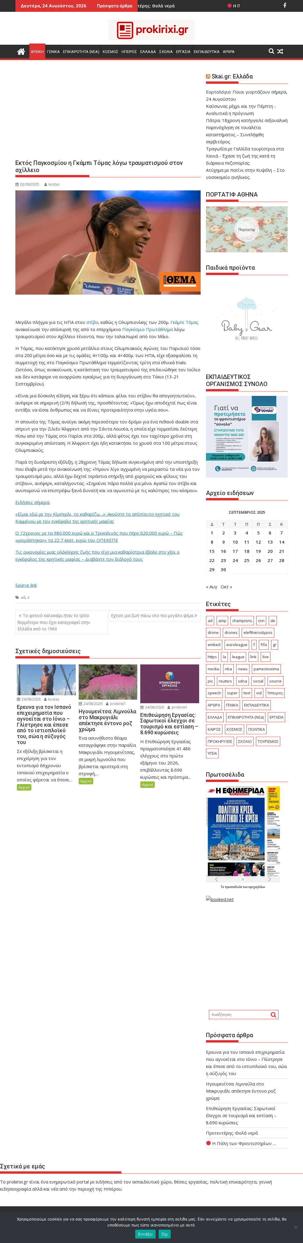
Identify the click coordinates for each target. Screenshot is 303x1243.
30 (223, 569)
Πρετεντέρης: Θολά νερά (232, 1133)
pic (210, 681)
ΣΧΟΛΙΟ (245, 741)
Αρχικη (37, 51)
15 (212, 551)
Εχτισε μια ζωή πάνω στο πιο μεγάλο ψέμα (152, 615)
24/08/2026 (31, 699)
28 (281, 560)
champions (242, 620)
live (265, 656)
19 (258, 551)
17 (235, 551)
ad (23, 597)
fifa (264, 644)
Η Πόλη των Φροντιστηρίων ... (230, 6)
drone (213, 632)
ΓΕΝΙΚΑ (53, 51)
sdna (242, 681)
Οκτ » (226, 587)
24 (235, 560)
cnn (261, 620)
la (224, 656)
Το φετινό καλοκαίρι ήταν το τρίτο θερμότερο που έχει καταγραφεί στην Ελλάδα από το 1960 (53, 622)
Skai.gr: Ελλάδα (232, 76)
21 (281, 551)
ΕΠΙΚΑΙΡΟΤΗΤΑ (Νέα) (246, 717)
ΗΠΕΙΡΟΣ (129, 51)
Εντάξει (145, 1234)
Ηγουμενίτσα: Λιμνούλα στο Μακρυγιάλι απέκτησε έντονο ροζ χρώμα (241, 1091)
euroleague (236, 644)
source (275, 681)
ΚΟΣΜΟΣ (110, 51)
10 (235, 542)
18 (246, 551)
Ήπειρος (275, 693)
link (253, 656)
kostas (54, 184)
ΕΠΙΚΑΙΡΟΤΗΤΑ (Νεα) (81, 51)
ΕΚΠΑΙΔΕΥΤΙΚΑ (207, 51)
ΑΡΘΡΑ (229, 51)
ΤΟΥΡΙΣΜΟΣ (268, 741)
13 (270, 542)
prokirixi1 (117, 703)
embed (214, 644)
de (272, 620)
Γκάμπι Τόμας (184, 322)
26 (258, 560)
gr (274, 644)
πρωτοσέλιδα (234, 887)
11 (246, 542)
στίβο (92, 322)
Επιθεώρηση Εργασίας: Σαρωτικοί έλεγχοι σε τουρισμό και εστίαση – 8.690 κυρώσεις (241, 1115)
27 (270, 560)
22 (212, 560)
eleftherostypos (258, 632)
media (213, 669)
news (243, 669)
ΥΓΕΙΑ (212, 753)
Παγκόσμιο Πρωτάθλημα (147, 329)
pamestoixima (266, 669)
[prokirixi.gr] (21, 50)
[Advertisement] (108, 111)
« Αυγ (211, 587)
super (232, 693)
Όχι (165, 1234)
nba (228, 669)
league (238, 656)
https (212, 656)
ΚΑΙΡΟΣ (214, 729)
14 (281, 542)
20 (270, 551)
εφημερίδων (257, 887)
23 (223, 560)
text (247, 693)
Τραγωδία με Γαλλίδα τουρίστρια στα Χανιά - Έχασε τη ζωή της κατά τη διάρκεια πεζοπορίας (245, 156)
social (258, 681)
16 (223, 551)
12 (258, 542)
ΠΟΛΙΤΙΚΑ (256, 729)
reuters (225, 681)
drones (231, 632)
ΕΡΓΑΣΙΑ (183, 51)
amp (222, 620)
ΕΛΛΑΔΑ (148, 51)
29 (212, 569)
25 (246, 560)
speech (214, 693)
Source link (26, 585)
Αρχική (24, 787)
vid (259, 693)
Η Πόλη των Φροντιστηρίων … (243, 1143)
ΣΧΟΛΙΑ (166, 51)
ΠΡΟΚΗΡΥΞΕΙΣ (220, 741)
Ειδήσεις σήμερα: (32, 502)
